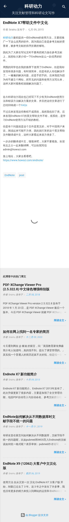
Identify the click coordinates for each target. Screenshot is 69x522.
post (21, 175)
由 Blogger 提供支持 (36, 515)
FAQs (24, 105)
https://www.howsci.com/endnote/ (23, 160)
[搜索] (64, 7)
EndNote (10, 175)
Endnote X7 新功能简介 (20, 374)
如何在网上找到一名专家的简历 (26, 332)
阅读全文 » (60, 320)
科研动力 (33, 6)
